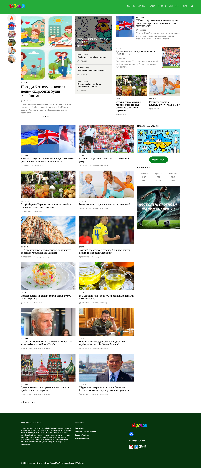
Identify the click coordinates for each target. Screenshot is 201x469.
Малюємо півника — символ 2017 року (92, 40)
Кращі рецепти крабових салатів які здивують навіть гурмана (46, 297)
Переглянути (158, 159)
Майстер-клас (83, 36)
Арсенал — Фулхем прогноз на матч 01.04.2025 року (135, 53)
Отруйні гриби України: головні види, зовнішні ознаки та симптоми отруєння (128, 106)
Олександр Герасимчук (100, 165)
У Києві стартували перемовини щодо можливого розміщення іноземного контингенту (157, 23)
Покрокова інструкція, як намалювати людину (89, 85)
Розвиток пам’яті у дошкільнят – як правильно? (164, 103)
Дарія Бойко (38, 165)
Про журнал (79, 428)
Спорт (152, 6)
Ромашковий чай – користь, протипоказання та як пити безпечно (106, 297)
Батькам (141, 6)
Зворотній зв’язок (82, 435)
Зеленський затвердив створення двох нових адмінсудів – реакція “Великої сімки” (103, 343)
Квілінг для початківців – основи (92, 57)
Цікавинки (120, 99)
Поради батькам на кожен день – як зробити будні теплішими (43, 91)
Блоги (184, 6)
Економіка (174, 6)
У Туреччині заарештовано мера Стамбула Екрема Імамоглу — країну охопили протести (104, 389)
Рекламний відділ (82, 438)
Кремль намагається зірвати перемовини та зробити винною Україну (45, 389)
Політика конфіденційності (85, 432)
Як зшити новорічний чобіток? (91, 70)
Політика (162, 6)
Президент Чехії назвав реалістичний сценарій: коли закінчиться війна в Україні (47, 343)
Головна (131, 6)
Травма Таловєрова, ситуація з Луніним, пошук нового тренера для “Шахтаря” (104, 251)
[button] (43, 116)
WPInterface (80, 463)
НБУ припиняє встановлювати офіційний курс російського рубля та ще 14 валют (46, 251)
